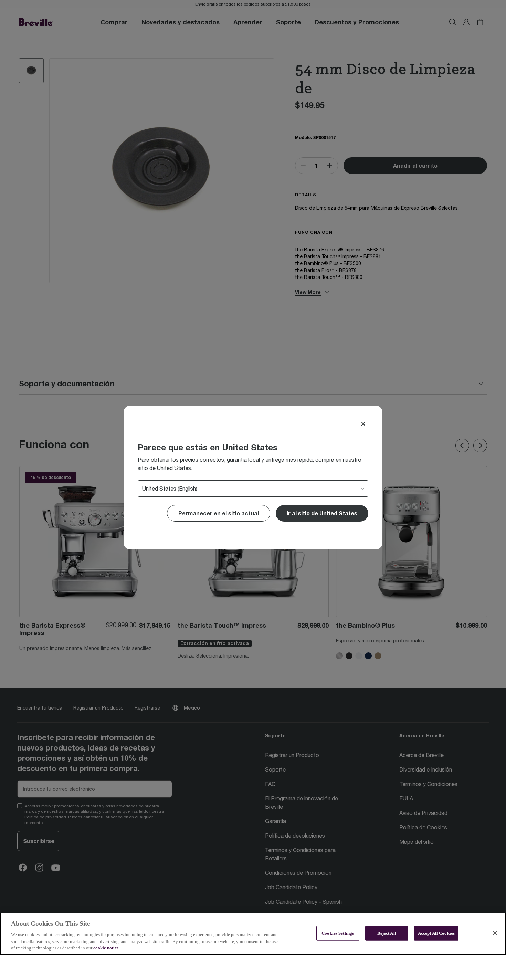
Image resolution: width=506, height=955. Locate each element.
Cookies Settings (337, 933)
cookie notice (106, 948)
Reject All (386, 933)
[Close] (363, 424)
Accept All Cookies (436, 933)
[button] (322, 513)
